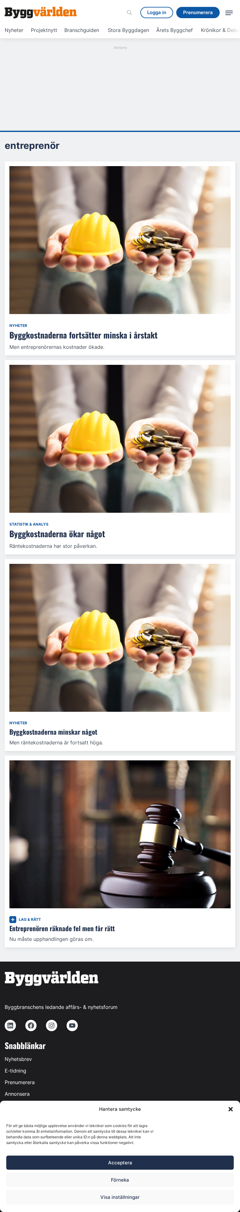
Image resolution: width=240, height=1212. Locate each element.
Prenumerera (20, 1082)
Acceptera (120, 1163)
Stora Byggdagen (128, 30)
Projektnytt (44, 30)
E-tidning (15, 1071)
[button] (231, 1109)
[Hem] (41, 12)
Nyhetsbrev (18, 1059)
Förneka (120, 1180)
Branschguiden (81, 30)
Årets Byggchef (174, 30)
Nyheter (14, 30)
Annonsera (17, 1094)
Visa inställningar (120, 1197)
